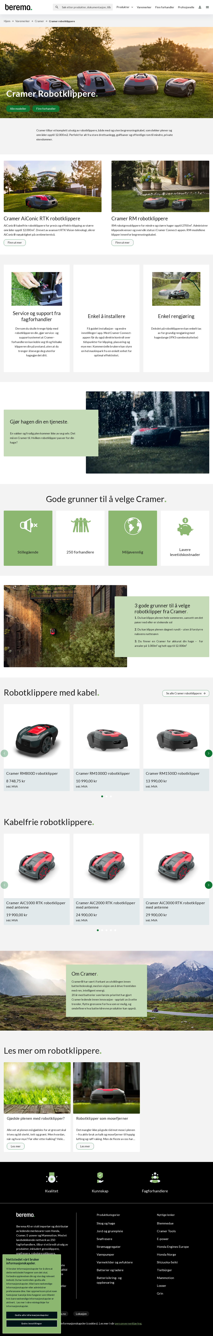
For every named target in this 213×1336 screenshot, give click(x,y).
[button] (208, 753)
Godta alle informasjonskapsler (32, 1315)
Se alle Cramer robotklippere (184, 693)
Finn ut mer (15, 242)
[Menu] (207, 7)
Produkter (122, 7)
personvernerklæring (128, 1323)
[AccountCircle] (200, 7)
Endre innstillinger (32, 1323)
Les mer (16, 1146)
